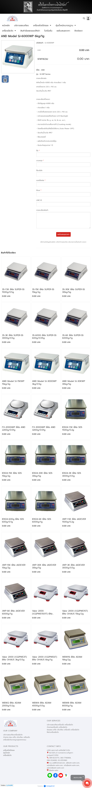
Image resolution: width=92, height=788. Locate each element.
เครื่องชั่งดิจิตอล (8, 750)
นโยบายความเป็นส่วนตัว (75, 242)
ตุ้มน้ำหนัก (6, 753)
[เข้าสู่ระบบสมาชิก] (88, 18)
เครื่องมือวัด (7, 755)
